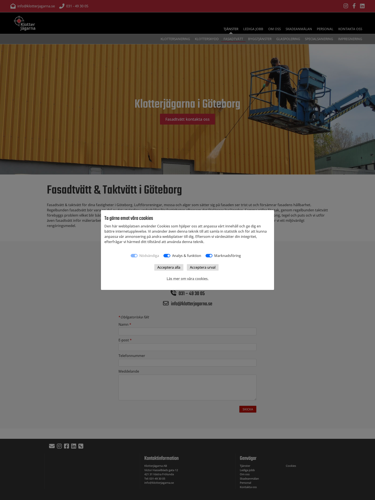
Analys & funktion (186, 255)
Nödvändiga (149, 255)
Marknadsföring (227, 255)
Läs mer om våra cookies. (188, 278)
